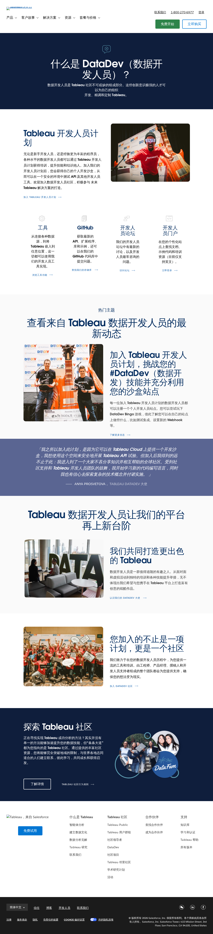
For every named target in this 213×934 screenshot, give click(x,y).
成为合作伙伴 (154, 832)
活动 (110, 877)
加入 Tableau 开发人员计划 (40, 197)
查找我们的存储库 (84, 270)
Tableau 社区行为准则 (75, 784)
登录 (201, 12)
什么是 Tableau (81, 817)
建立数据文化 (78, 832)
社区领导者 (114, 840)
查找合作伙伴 (154, 825)
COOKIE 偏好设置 (74, 919)
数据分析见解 (78, 840)
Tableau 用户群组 (119, 832)
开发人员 (64, 908)
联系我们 (160, 12)
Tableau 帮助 (189, 840)
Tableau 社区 (117, 817)
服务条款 (22, 919)
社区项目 (113, 855)
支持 (184, 817)
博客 (49, 908)
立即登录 (169, 270)
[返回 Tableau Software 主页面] (22, 7)
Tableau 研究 (78, 847)
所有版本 (186, 847)
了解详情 (37, 784)
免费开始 (167, 24)
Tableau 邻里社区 (119, 862)
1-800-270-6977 (182, 12)
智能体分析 (76, 825)
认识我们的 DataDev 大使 (125, 597)
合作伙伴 (152, 817)
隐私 (35, 919)
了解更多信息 (117, 434)
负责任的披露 (50, 919)
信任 (37, 908)
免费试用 (30, 831)
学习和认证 (188, 832)
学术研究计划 (116, 869)
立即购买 (194, 24)
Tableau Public (117, 825)
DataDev (113, 847)
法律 (8, 919)
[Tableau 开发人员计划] (149, 153)
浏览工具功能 (39, 275)
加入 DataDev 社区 (121, 686)
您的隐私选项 (105, 919)
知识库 (185, 825)
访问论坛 (127, 270)
